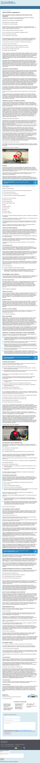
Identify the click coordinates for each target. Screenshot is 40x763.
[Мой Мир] (31, 696)
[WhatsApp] (35, 696)
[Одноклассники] (29, 696)
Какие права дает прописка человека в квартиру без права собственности (8, 708)
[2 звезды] (8, 696)
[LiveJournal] (34, 696)
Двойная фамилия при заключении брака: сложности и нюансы (19, 708)
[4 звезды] (16, 696)
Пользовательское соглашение (19, 744)
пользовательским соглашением (9, 731)
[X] (32, 696)
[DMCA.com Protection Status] (18, 748)
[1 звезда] (4, 696)
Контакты (2, 744)
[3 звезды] (12, 696)
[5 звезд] (19, 696)
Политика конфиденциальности (9, 744)
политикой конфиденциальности (25, 730)
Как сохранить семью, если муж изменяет (31, 706)
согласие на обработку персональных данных (27, 731)
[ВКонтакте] (28, 696)
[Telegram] (37, 696)
